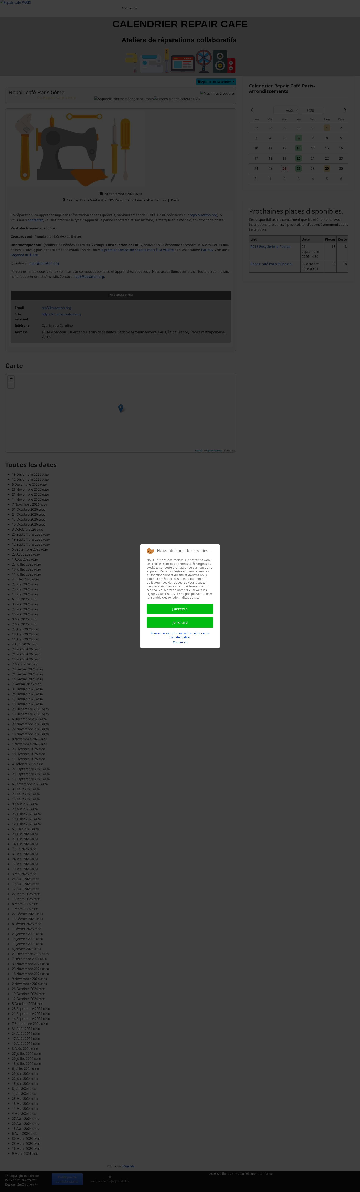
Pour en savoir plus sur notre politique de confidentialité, (180, 635)
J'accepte (180, 608)
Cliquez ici (180, 642)
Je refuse (180, 622)
